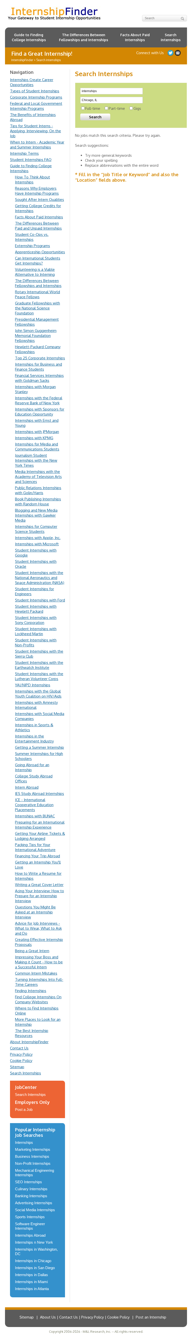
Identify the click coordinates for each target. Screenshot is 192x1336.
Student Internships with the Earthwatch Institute (39, 665)
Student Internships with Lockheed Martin (35, 631)
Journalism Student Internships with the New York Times (36, 460)
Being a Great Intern (32, 950)
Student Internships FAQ (31, 159)
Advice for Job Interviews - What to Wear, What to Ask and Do (38, 928)
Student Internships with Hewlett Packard (35, 609)
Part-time (117, 108)
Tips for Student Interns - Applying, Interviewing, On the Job (35, 131)
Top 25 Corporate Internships (40, 358)
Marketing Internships (32, 1149)
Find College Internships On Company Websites (38, 999)
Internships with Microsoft (37, 544)
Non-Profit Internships (32, 1163)
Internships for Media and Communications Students (37, 446)
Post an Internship (151, 1317)
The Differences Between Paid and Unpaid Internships (38, 226)
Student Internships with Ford (40, 600)
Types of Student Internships (34, 91)
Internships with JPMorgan (37, 431)
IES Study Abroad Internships (39, 793)
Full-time (92, 108)
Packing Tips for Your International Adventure (35, 847)
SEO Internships (28, 1182)
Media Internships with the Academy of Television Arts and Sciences (38, 476)
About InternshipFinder (29, 1041)
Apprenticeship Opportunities (40, 252)
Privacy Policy (21, 1054)
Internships (24, 1142)
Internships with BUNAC (35, 816)
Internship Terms (24, 153)
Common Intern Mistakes (36, 973)
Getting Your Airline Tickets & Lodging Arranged (40, 836)
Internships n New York (34, 1242)
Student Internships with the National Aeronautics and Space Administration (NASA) (39, 577)
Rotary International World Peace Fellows (37, 294)
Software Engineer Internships (30, 1226)
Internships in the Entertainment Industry (34, 738)
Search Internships (170, 37)
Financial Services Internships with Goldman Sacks (39, 378)
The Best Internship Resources (31, 1033)
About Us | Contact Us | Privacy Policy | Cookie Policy (85, 1317)
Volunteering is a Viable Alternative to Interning (35, 272)
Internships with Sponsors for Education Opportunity (39, 412)
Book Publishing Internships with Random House (38, 501)
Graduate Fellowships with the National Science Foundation (37, 308)
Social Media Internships (35, 1210)
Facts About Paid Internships (135, 37)
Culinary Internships (31, 1189)
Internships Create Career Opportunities (31, 82)
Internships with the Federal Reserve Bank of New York (38, 400)
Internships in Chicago (33, 1261)
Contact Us (19, 1048)
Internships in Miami (31, 1282)
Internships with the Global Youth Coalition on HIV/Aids (38, 694)
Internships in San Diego (35, 1268)
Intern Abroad (26, 787)
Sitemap (17, 1066)
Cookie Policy (21, 1060)
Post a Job (23, 1109)
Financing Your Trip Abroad (37, 856)
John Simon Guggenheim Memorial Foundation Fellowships (35, 335)
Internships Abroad (30, 1235)
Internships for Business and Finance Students (38, 367)
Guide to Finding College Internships (29, 37)
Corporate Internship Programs (36, 97)
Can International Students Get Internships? (37, 261)
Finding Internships (30, 990)
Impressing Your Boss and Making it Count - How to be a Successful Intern (39, 962)
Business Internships (32, 1156)
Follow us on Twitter (171, 53)
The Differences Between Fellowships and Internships (83, 37)
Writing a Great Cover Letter (39, 884)
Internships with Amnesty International (36, 705)
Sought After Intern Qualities (39, 199)
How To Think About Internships (32, 179)
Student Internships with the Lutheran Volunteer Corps (39, 676)
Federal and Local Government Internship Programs (36, 106)
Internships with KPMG (34, 438)
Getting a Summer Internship (39, 747)
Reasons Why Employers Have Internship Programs (37, 191)
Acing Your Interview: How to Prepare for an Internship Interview (39, 896)
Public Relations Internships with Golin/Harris (38, 490)
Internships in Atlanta (32, 1289)
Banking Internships (31, 1196)
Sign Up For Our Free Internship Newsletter (178, 53)
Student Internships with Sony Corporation (35, 620)
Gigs (137, 108)
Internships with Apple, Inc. (37, 537)
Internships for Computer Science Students (36, 529)
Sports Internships (30, 1217)
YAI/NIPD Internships (32, 685)
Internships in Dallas (31, 1275)
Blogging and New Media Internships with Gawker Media (36, 515)
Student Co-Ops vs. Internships (31, 237)
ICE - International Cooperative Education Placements (34, 804)
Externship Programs (32, 245)
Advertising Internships (33, 1203)
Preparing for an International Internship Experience (39, 825)
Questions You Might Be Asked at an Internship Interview (35, 912)
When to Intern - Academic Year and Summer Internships (37, 144)
